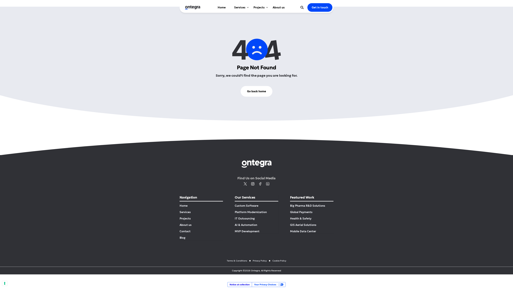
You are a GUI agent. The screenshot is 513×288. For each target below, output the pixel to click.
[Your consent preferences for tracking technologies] (4, 283)
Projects (259, 7)
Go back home (256, 91)
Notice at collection (240, 284)
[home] (193, 7)
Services (239, 7)
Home (222, 7)
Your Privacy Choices (265, 284)
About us (279, 7)
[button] (239, 7)
